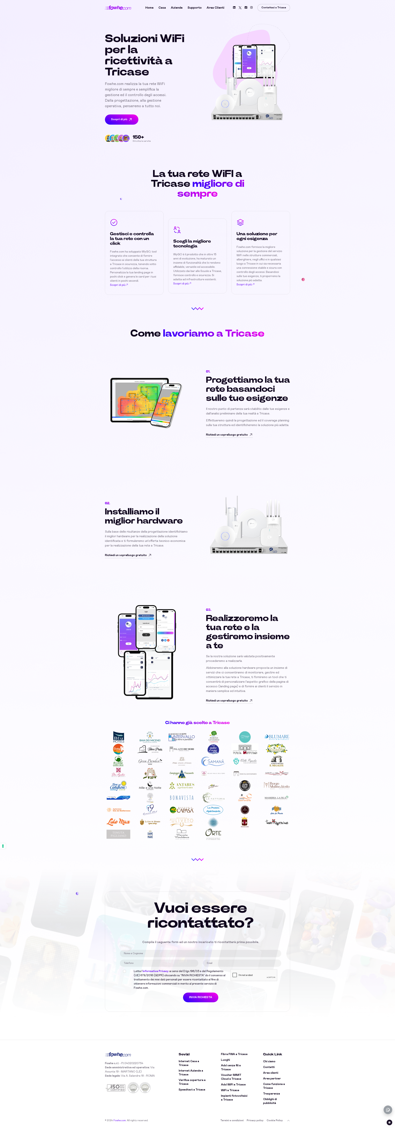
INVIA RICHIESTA (200, 997)
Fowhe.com (119, 1120)
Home (149, 7)
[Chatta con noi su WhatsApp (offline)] (388, 1109)
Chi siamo (269, 1061)
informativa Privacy (156, 971)
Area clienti (215, 7)
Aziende (177, 7)
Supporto (194, 7)
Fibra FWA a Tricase (234, 1054)
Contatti (269, 1067)
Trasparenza (271, 1093)
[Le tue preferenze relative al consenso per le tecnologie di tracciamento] (3, 846)
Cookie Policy (275, 1120)
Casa (162, 7)
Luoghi (225, 1060)
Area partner (272, 1078)
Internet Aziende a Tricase (191, 1072)
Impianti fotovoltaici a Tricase (234, 1098)
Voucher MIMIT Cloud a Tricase (231, 1077)
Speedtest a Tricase (192, 1089)
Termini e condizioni (232, 1120)
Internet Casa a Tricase (189, 1063)
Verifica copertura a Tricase (192, 1082)
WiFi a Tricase (230, 1090)
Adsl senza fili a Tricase (231, 1067)
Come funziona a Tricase (274, 1086)
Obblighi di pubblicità (270, 1101)
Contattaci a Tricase (273, 7)
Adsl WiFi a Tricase (233, 1084)
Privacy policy (255, 1120)
